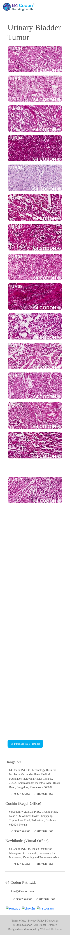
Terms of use (19, 920)
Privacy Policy (36, 920)
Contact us (52, 920)
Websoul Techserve (51, 929)
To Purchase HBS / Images (25, 743)
